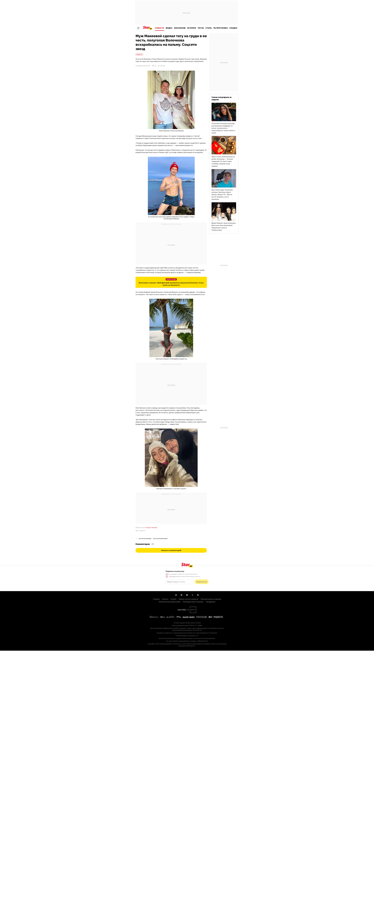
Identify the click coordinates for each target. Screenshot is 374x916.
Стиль (209, 28)
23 (155, 66)
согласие (173, 574)
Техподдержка (210, 602)
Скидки (233, 28)
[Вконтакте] (187, 595)
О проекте (156, 599)
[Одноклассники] (192, 595)
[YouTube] (198, 595)
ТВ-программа (220, 28)
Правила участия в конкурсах (188, 599)
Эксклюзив (180, 28)
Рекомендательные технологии (193, 602)
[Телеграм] (181, 595)
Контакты (165, 599)
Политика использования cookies (169, 602)
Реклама (173, 599)
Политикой (172, 576)
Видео (169, 28)
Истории (191, 28)
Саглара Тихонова (151, 527)
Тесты (201, 28)
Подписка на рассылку (175, 571)
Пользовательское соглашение (211, 599)
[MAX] (176, 595)
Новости (159, 28)
